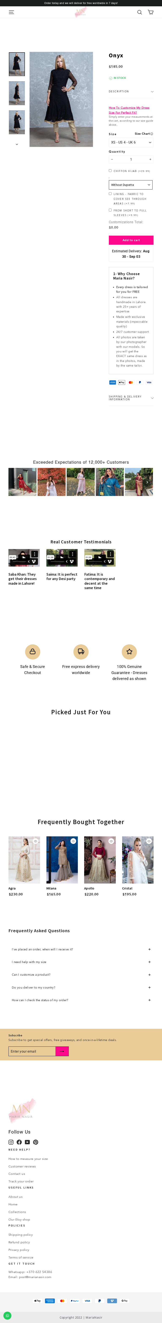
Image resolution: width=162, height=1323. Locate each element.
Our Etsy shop (19, 1219)
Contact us (16, 1174)
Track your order (21, 1181)
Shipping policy (20, 1235)
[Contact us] (7, 1316)
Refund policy (19, 1242)
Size (113, 134)
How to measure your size (28, 1159)
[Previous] (15, 482)
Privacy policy (18, 1250)
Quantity (117, 151)
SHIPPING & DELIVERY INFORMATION (125, 398)
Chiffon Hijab (132, 171)
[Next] (147, 482)
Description (119, 91)
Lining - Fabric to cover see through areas (130, 199)
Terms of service (20, 1257)
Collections (17, 1212)
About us (15, 1197)
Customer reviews (22, 1166)
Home (13, 1204)
